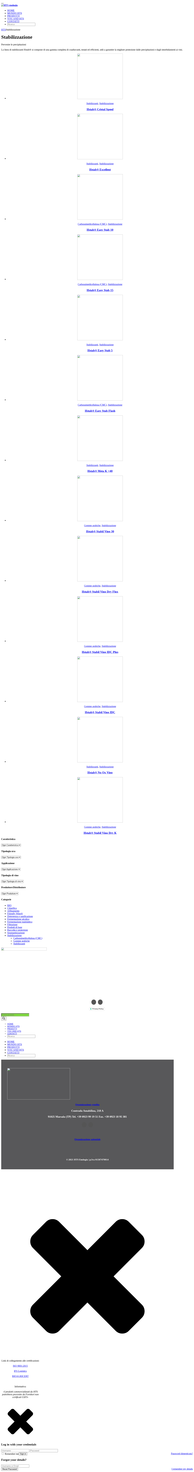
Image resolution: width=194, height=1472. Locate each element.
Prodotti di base (14, 927)
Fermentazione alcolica (18, 919)
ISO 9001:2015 (20, 1366)
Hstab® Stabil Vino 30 (100, 531)
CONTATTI (13, 21)
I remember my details (182, 1469)
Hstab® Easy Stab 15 (100, 290)
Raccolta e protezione (17, 930)
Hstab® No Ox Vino (100, 772)
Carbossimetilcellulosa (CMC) (92, 224)
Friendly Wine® (15, 913)
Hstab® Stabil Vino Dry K (100, 832)
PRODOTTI (13, 16)
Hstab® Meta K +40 (100, 471)
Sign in (23, 1454)
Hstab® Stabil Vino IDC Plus (100, 652)
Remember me (11, 1454)
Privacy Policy (98, 1009)
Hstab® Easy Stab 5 (100, 350)
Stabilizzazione (106, 103)
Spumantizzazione (16, 932)
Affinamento (13, 911)
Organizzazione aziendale (87, 1139)
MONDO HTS (14, 13)
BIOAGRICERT (20, 1376)
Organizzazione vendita (87, 1104)
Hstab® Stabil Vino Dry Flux (100, 591)
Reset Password (9, 1469)
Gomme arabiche (92, 525)
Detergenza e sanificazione (20, 916)
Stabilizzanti (92, 103)
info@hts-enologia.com (97, 994)
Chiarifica (12, 908)
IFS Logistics (20, 1371)
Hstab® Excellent (100, 169)
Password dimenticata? (182, 1453)
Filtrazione (12, 924)
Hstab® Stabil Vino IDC (100, 712)
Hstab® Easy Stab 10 (100, 229)
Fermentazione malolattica (19, 921)
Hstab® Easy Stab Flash (100, 410)
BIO (9, 905)
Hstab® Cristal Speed (100, 109)
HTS (3, 29)
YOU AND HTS (15, 18)
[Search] (3, 1019)
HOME (11, 10)
